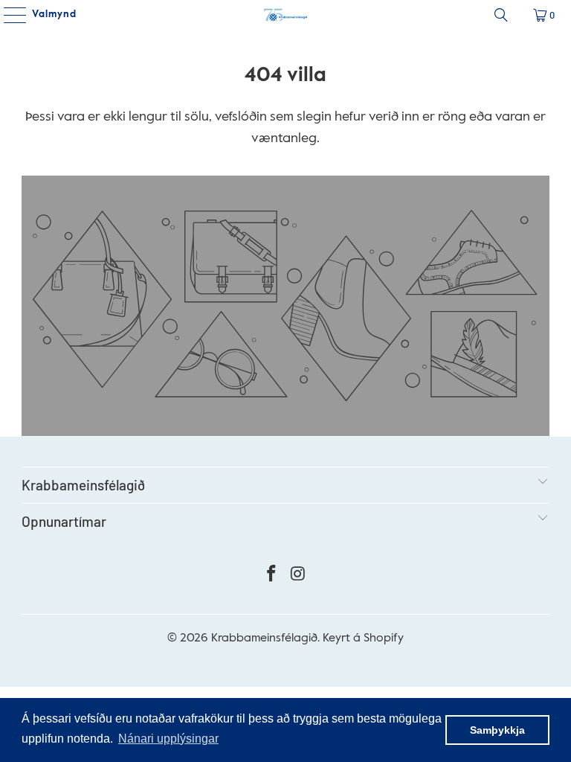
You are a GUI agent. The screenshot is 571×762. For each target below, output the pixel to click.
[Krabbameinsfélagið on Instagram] (298, 576)
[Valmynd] (9, 15)
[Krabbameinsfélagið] (285, 15)
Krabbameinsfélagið (264, 638)
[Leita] (501, 15)
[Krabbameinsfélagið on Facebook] (271, 576)
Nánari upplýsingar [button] (168, 738)
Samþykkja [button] (497, 730)
